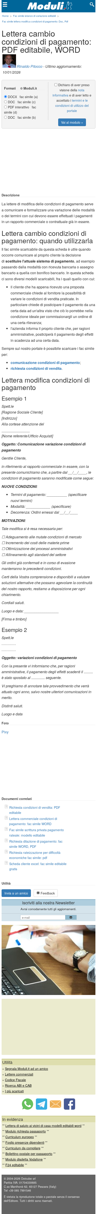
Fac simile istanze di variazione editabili (34, 16)
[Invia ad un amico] (55, 1108)
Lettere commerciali (19, 1074)
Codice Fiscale (15, 1080)
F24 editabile (14, 1165)
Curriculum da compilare (22, 1148)
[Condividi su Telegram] (41, 1108)
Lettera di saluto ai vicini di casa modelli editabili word (43, 1125)
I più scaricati (14, 1091)
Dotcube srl (28, 1179)
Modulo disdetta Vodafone (24, 1159)
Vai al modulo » (72, 122)
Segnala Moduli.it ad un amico (26, 1068)
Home (5, 16)
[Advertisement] (48, 161)
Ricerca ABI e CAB (18, 1085)
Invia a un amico (16, 893)
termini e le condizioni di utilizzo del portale (72, 105)
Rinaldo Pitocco (29, 66)
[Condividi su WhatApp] (27, 1108)
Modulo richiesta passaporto (25, 1131)
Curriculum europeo (19, 1137)
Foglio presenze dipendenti (24, 1142)
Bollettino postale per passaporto (28, 1153)
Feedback (47, 893)
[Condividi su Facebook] (69, 1108)
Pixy (5, 731)
